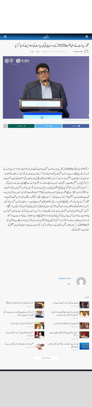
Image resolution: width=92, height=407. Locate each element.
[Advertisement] (46, 16)
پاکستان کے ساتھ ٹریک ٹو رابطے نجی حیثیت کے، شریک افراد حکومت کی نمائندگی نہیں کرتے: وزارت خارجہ (64, 313)
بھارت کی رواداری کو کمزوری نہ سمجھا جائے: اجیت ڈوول (65, 303)
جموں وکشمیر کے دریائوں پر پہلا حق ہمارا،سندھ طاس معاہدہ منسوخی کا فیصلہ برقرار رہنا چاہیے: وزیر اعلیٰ (18, 313)
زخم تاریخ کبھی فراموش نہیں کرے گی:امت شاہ (22, 323)
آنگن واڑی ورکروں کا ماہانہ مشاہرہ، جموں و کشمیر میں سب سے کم (18, 344)
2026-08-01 (74, 350)
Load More (46, 358)
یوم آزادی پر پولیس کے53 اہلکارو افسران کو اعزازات (66, 323)
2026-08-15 (74, 306)
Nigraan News (78, 51)
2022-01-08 (63, 51)
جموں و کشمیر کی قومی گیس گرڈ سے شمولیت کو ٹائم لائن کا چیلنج (19, 303)
